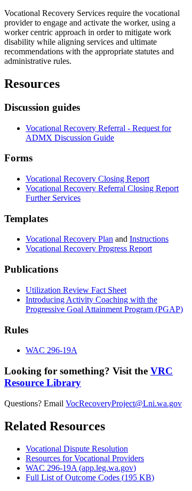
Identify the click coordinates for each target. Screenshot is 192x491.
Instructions (149, 238)
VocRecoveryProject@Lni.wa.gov (124, 403)
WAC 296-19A (51, 350)
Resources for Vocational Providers (85, 458)
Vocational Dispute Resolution (77, 448)
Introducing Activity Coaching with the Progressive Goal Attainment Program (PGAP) (104, 304)
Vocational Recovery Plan (69, 238)
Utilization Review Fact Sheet (76, 289)
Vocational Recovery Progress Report (89, 248)
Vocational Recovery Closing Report (87, 178)
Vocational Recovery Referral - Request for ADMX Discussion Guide (98, 133)
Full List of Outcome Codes (90, 477)
